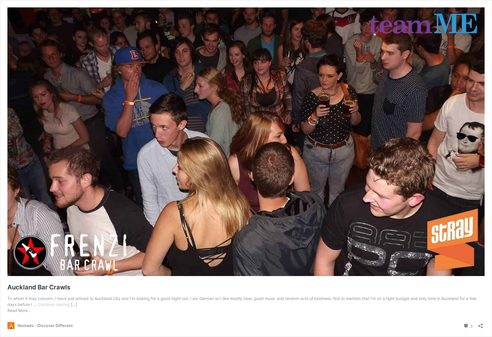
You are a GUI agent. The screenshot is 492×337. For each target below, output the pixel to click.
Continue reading (54, 304)
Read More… (19, 310)
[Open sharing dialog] (481, 324)
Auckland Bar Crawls (38, 287)
